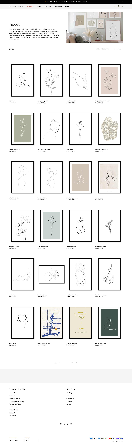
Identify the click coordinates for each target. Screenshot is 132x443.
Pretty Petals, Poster (14, 246)
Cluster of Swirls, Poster (101, 149)
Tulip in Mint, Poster (43, 246)
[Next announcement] (122, 1)
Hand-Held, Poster (71, 101)
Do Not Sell (12, 415)
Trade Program (70, 395)
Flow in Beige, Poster (71, 198)
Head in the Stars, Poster (72, 295)
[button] (30, 6)
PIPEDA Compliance (15, 407)
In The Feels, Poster (13, 198)
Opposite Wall (119, 441)
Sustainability (70, 401)
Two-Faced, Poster (42, 198)
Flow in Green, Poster (100, 343)
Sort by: (98, 49)
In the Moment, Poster (101, 295)
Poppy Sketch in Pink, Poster (102, 101)
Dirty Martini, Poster (71, 343)
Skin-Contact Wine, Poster (44, 343)
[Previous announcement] (9, 1)
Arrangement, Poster (100, 246)
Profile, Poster (12, 343)
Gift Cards (12, 412)
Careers (68, 404)
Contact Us (12, 392)
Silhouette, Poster (71, 246)
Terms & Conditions (15, 404)
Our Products (70, 398)
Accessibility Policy (14, 398)
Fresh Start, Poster (42, 295)
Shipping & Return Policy (16, 401)
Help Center (12, 395)
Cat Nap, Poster (13, 295)
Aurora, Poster (99, 198)
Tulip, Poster (69, 149)
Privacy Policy (13, 409)
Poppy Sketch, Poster (43, 101)
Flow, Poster (12, 101)
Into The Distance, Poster (44, 149)
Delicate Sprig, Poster (14, 149)
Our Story (69, 392)
